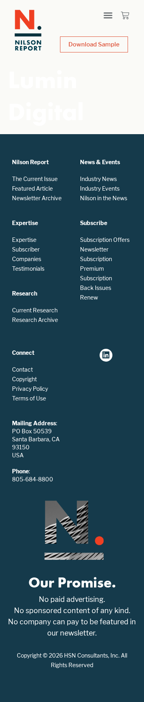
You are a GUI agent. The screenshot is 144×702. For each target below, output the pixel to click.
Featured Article (32, 188)
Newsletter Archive (37, 198)
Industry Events (100, 188)
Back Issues (95, 287)
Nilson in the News (103, 198)
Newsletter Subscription (96, 254)
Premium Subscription (96, 273)
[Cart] (125, 15)
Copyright (24, 379)
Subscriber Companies (26, 254)
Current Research (35, 310)
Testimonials (28, 268)
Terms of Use (29, 398)
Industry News (98, 178)
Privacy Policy (30, 388)
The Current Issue (35, 178)
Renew (89, 297)
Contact (22, 369)
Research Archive (35, 319)
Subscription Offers (105, 239)
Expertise (24, 239)
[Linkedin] (106, 355)
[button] (108, 15)
